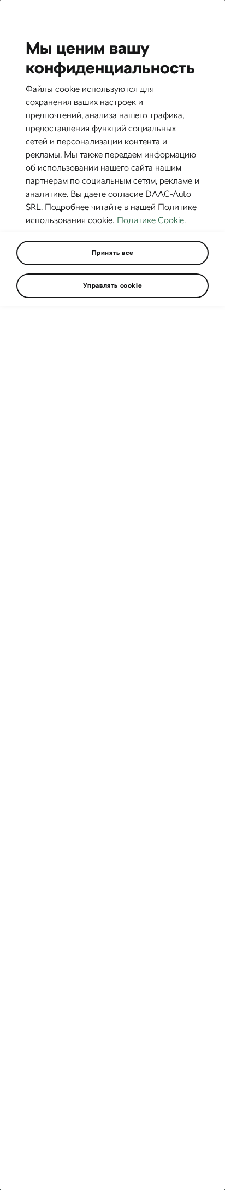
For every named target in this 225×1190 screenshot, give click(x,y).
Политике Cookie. (151, 220)
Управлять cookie (113, 285)
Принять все (113, 252)
